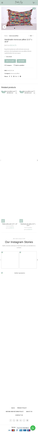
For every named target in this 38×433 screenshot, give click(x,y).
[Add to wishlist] (16, 93)
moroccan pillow (13, 35)
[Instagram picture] (10, 259)
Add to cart (10, 61)
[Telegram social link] (20, 76)
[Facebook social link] (9, 76)
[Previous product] (29, 36)
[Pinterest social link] (14, 76)
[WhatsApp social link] (18, 76)
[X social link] (11, 76)
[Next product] (33, 36)
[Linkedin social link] (16, 76)
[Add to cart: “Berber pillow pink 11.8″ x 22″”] (3, 221)
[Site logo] (19, 2)
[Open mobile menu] (2, 2)
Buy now (21, 61)
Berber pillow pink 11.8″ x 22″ (9, 224)
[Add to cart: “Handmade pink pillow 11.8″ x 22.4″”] (21, 221)
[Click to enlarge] (4, 27)
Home (6, 35)
